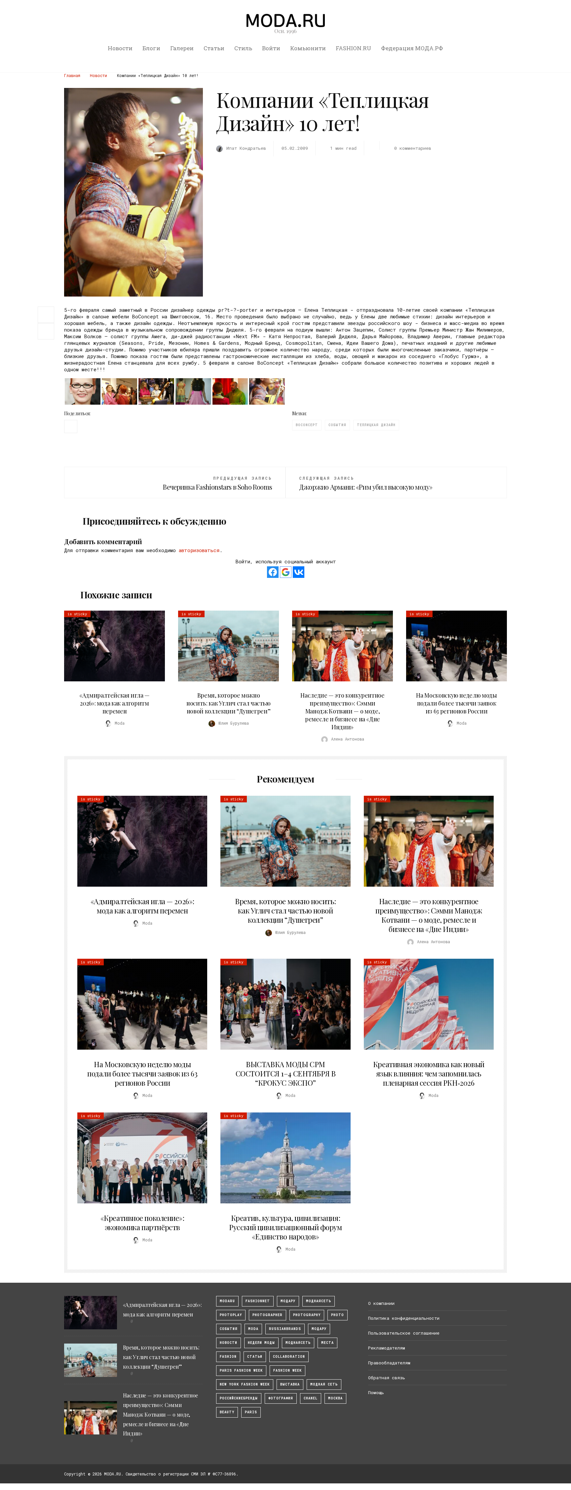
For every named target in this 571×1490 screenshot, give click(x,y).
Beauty (227, 1412)
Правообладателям (389, 1363)
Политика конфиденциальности (403, 1318)
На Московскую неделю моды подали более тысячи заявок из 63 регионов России (456, 703)
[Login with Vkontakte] (298, 572)
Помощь (376, 1392)
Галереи (182, 48)
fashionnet (258, 1301)
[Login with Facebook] (273, 572)
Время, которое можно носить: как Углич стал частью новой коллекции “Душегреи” (228, 703)
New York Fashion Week (245, 1384)
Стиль (243, 48)
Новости (120, 48)
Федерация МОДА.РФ (412, 48)
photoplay (231, 1315)
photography (307, 1315)
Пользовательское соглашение (403, 1333)
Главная (72, 75)
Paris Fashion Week (241, 1370)
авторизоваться (199, 550)
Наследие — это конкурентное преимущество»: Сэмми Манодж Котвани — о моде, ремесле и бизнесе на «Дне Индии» (342, 711)
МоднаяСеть (318, 1301)
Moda (253, 1329)
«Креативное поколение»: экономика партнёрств (142, 1222)
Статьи (214, 48)
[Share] (46, 314)
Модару (319, 1329)
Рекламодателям (386, 1348)
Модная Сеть (324, 1384)
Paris (251, 1412)
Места (327, 1343)
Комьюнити (308, 48)
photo (337, 1315)
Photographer (267, 1315)
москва (335, 1398)
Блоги (151, 48)
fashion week (287, 1370)
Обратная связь (386, 1378)
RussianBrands (285, 1329)
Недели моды (261, 1343)
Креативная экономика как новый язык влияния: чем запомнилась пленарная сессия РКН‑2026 (428, 1073)
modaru (227, 1301)
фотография (280, 1398)
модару (288, 1301)
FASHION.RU (353, 48)
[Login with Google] (285, 572)
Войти (271, 48)
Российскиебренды (239, 1398)
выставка (290, 1384)
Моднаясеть (298, 1343)
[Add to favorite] (47, 331)
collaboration (289, 1356)
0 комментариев (412, 148)
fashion (228, 1356)
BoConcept (307, 425)
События (337, 425)
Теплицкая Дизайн (376, 425)
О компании (381, 1303)
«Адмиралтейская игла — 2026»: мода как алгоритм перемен (114, 703)
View (111, 646)
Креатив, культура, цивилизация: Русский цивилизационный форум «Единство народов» (285, 1227)
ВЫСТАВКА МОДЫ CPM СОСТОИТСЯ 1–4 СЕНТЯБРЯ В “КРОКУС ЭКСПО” (285, 1073)
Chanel (311, 1398)
